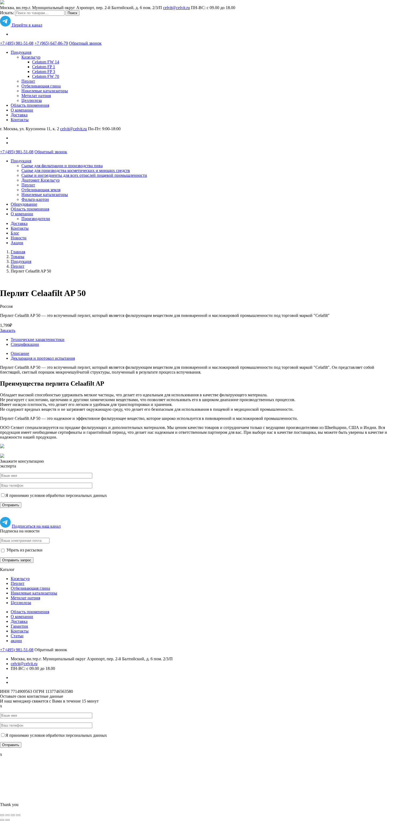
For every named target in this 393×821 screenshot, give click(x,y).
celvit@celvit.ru (176, 7)
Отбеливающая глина (41, 86)
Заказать (7, 330)
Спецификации (25, 344)
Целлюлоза (31, 100)
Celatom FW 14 (45, 62)
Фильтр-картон (35, 199)
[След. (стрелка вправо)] (7, 820)
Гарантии (19, 626)
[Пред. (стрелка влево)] (2, 820)
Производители (35, 218)
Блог (15, 233)
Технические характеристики (37, 339)
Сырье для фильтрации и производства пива (62, 165)
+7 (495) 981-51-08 (16, 43)
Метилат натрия (36, 95)
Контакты (20, 119)
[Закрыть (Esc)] (2, 815)
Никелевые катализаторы (44, 91)
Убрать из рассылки (24, 550)
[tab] (202, 353)
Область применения (30, 105)
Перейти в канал (26, 25)
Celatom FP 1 (43, 66)
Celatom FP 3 (43, 71)
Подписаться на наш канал (36, 526)
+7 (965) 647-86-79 (51, 43)
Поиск (72, 13)
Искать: (7, 12)
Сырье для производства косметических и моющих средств (75, 170)
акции (16, 640)
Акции (17, 242)
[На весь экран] (13, 815)
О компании (22, 110)
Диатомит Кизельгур (40, 180)
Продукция (21, 52)
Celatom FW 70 (45, 76)
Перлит (28, 81)
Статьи (17, 636)
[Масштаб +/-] (18, 815)
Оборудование (24, 204)
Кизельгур (30, 57)
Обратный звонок (85, 43)
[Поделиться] (7, 815)
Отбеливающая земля (40, 189)
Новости (18, 238)
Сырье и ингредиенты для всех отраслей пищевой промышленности (84, 175)
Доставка (19, 115)
